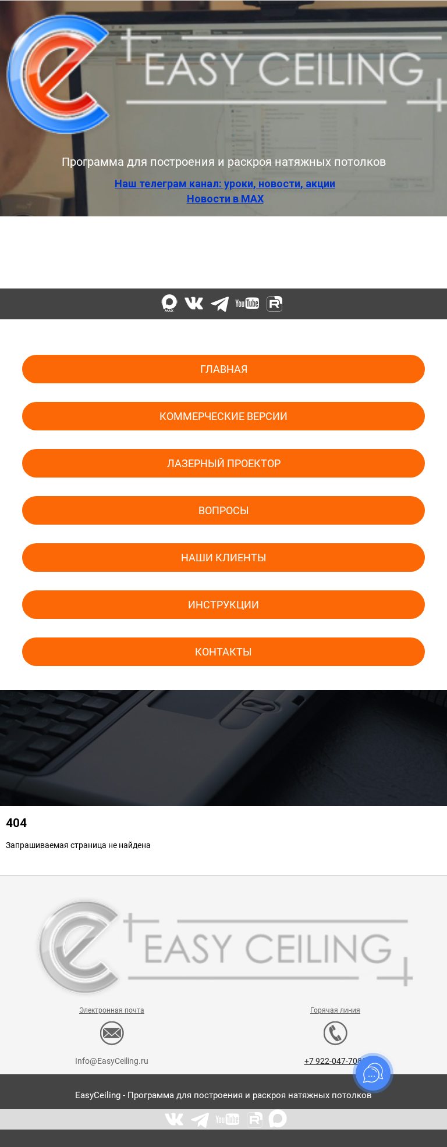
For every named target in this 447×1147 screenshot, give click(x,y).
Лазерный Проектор (224, 463)
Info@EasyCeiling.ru (111, 272)
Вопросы (223, 510)
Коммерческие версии (223, 416)
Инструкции (223, 605)
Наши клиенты (224, 557)
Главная (223, 369)
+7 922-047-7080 (335, 272)
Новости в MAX (225, 199)
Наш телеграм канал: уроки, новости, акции (225, 183)
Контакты (223, 652)
